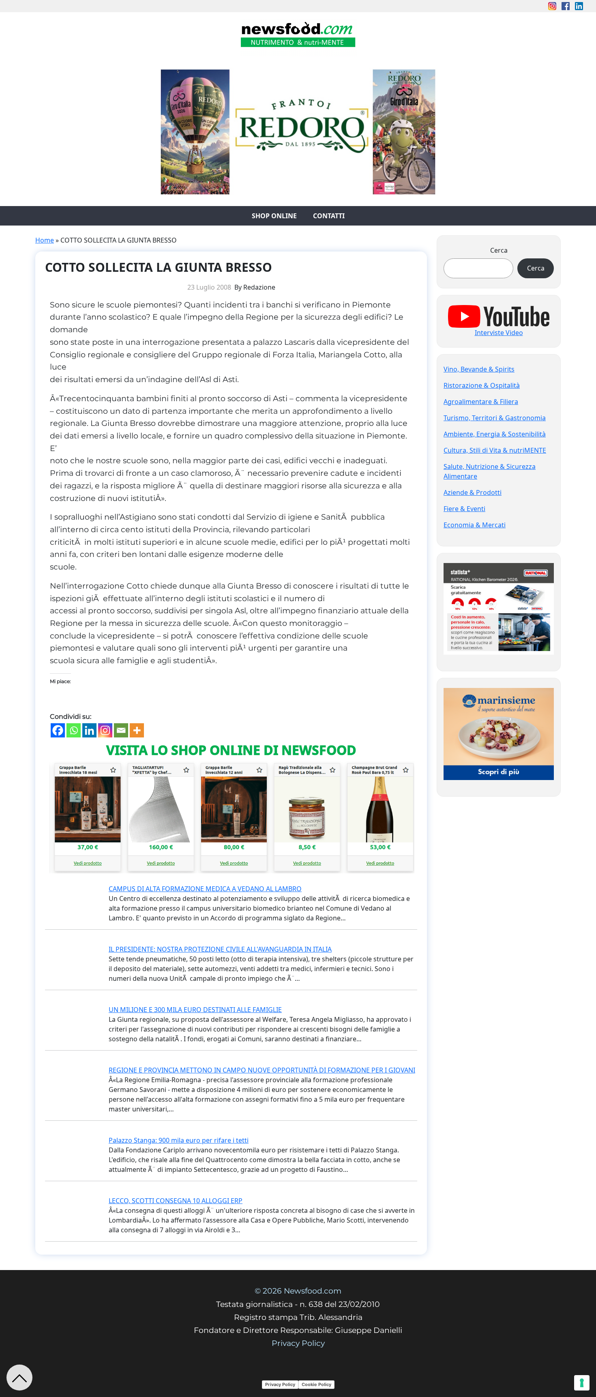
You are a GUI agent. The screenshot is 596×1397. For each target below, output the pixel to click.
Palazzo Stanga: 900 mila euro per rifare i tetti (179, 1140)
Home (44, 240)
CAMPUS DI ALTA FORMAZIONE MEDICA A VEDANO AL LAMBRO (205, 888)
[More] (137, 730)
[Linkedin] (89, 730)
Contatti (329, 215)
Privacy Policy (298, 1343)
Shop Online (274, 215)
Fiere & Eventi (464, 508)
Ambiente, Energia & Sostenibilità (495, 434)
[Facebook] (58, 730)
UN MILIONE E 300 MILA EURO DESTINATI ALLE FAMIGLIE (195, 1009)
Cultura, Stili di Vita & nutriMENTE (495, 450)
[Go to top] (19, 1378)
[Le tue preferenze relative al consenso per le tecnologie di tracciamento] (582, 1383)
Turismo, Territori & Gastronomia (495, 417)
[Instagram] (105, 730)
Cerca (499, 250)
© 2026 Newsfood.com (298, 1291)
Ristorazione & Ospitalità (482, 385)
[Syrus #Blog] (298, 36)
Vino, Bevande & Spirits (479, 369)
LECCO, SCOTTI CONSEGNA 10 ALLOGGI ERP (175, 1200)
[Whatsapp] (73, 730)
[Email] (121, 730)
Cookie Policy (316, 1384)
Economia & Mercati (475, 524)
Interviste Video (499, 332)
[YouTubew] (498, 315)
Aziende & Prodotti (473, 492)
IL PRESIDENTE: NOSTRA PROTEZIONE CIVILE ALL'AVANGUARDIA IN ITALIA (220, 949)
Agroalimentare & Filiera (481, 401)
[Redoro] (298, 129)
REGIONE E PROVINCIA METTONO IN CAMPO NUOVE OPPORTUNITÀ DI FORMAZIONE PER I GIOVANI (262, 1070)
